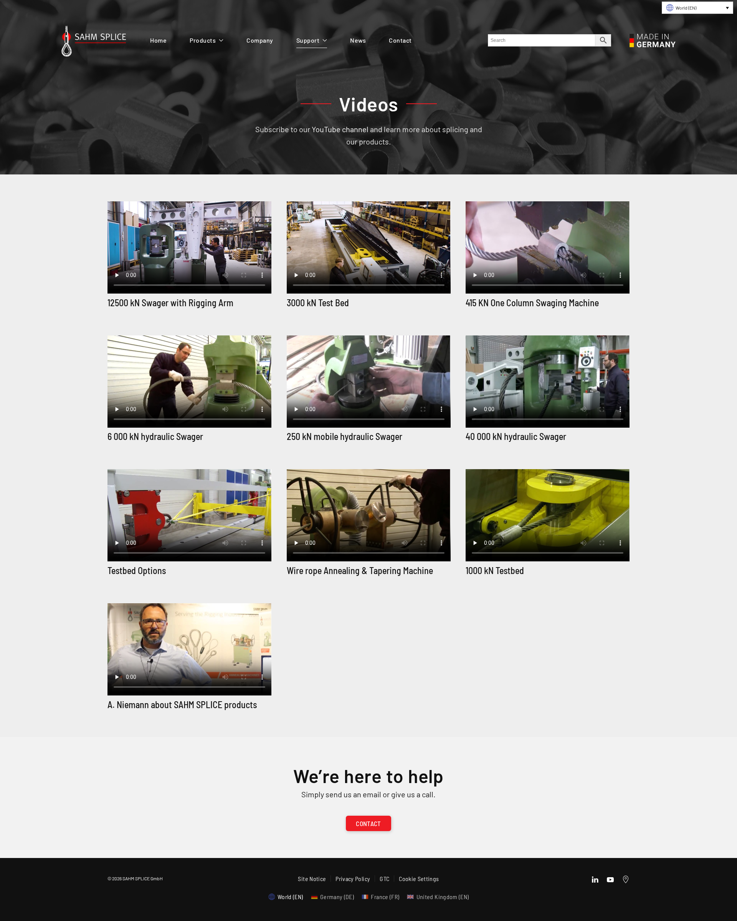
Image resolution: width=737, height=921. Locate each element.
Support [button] (308, 40)
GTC (384, 878)
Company (259, 40)
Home (158, 40)
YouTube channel (340, 129)
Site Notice (312, 878)
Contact (400, 40)
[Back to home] (93, 43)
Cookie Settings (419, 878)
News (358, 40)
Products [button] (203, 40)
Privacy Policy (352, 878)
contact (368, 823)
